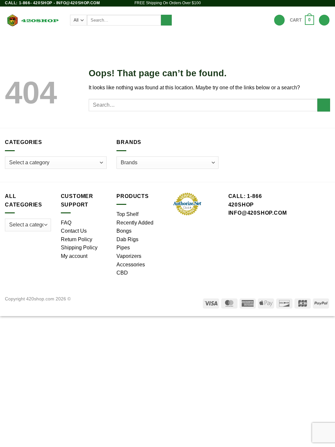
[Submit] (166, 20)
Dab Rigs (134, 40)
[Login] (324, 20)
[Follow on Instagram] (308, 3)
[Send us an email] (321, 3)
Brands (248, 40)
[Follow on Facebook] (302, 3)
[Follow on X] (314, 3)
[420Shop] (32, 20)
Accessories (212, 40)
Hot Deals (276, 40)
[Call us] (327, 3)
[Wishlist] (279, 20)
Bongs (79, 40)
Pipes (105, 40)
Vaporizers (170, 40)
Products (53, 40)
